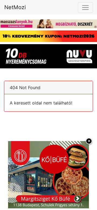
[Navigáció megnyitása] (85, 7)
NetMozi (15, 7)
